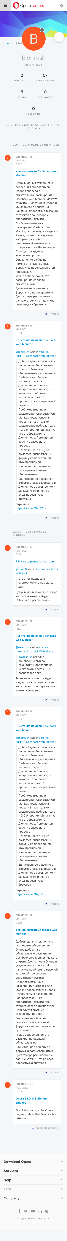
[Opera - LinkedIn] (40, 1211)
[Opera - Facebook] (19, 1211)
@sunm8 (21, 569)
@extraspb (22, 647)
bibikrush (22, 156)
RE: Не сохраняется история (35, 561)
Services (11, 1171)
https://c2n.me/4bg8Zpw (31, 508)
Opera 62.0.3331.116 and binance (31, 1100)
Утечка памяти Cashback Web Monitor (37, 173)
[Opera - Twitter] (25, 1211)
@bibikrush (23, 351)
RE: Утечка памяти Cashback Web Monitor (36, 342)
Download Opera (17, 1162)
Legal (8, 1189)
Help (7, 1180)
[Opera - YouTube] (33, 1211)
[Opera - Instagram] (47, 1211)
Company (11, 1198)
